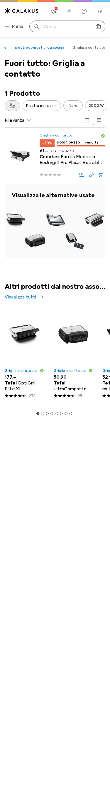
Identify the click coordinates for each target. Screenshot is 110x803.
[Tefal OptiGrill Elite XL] (24, 356)
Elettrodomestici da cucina (39, 47)
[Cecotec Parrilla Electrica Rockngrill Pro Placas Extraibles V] (55, 156)
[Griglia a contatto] (55, 221)
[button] (103, 135)
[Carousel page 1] (37, 413)
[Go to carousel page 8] (70, 413)
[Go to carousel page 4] (51, 413)
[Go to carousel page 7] (66, 413)
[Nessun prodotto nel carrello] (99, 11)
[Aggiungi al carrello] (100, 175)
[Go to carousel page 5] (56, 413)
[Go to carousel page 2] (42, 413)
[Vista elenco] (99, 120)
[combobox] (12, 105)
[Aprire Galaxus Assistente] (84, 11)
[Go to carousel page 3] (47, 413)
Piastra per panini (41, 105)
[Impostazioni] (53, 11)
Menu (17, 26)
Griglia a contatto (56, 135)
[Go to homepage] (21, 11)
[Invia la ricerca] (36, 26)
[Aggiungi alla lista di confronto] (82, 175)
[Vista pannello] (87, 120)
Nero (73, 105)
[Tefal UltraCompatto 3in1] (73, 356)
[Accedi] (69, 11)
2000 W (96, 105)
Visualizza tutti (20, 297)
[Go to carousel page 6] (61, 413)
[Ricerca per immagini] (98, 26)
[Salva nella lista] (91, 175)
